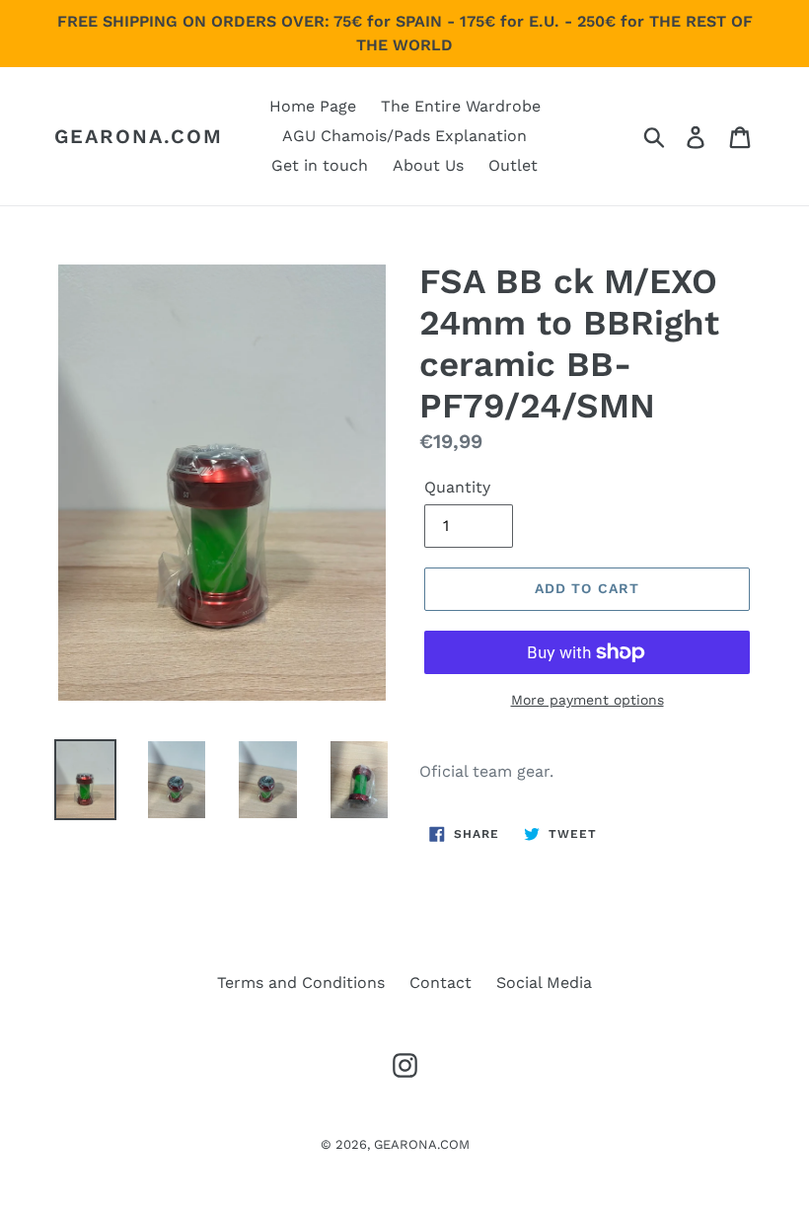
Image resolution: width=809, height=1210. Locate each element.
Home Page (312, 106)
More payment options (587, 700)
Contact (440, 982)
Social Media (544, 982)
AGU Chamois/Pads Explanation (404, 135)
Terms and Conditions (301, 982)
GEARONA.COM (138, 136)
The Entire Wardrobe (461, 106)
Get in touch (319, 165)
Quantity (457, 487)
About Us (428, 165)
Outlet (513, 165)
